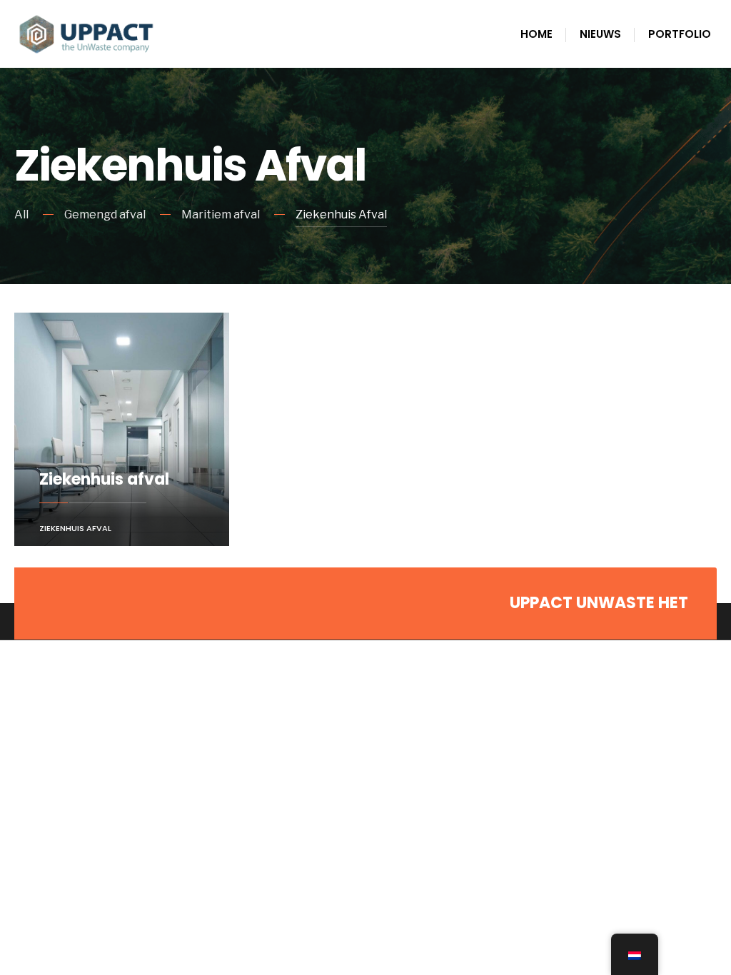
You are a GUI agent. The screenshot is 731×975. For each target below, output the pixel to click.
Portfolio (679, 33)
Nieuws (600, 33)
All (21, 214)
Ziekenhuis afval (104, 479)
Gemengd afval (105, 214)
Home (536, 33)
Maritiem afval (220, 214)
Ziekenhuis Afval (341, 214)
